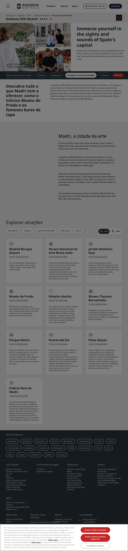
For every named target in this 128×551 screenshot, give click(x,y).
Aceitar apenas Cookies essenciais (95, 538)
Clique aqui (53, 540)
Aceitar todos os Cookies (95, 530)
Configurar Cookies (95, 546)
